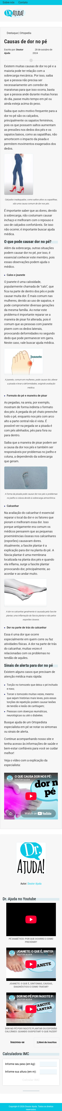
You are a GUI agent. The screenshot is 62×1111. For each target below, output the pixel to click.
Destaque (12, 33)
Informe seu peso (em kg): (20, 1064)
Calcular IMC (31, 1080)
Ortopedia (25, 33)
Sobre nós (8, 2)
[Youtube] (58, 2)
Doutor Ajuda (34, 883)
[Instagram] (53, 2)
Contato (23, 2)
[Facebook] (48, 2)
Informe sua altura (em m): (20, 1071)
